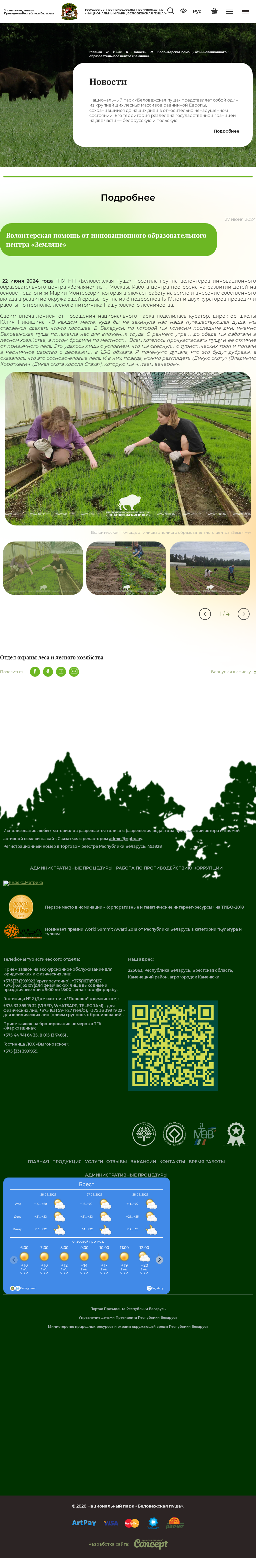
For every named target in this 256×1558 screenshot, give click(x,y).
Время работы (207, 1161)
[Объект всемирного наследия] (174, 1144)
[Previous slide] (14, 1260)
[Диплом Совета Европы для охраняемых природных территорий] (144, 1144)
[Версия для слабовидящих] (183, 11)
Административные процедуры (71, 868)
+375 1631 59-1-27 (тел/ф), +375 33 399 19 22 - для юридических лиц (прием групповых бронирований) (64, 1012)
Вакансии (143, 1161)
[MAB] (205, 1144)
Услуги (94, 1161)
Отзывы (116, 1161)
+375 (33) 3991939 (20, 1051)
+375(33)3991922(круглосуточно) (36, 981)
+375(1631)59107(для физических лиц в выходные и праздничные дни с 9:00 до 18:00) (55, 987)
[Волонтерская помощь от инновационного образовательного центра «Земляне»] (128, 448)
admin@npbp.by (125, 838)
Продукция (67, 1161)
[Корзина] (214, 11)
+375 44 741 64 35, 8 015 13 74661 (35, 1035)
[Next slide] (159, 1260)
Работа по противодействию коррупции (169, 868)
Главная (38, 1161)
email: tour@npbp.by (96, 989)
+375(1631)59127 (86, 981)
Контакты (172, 1161)
